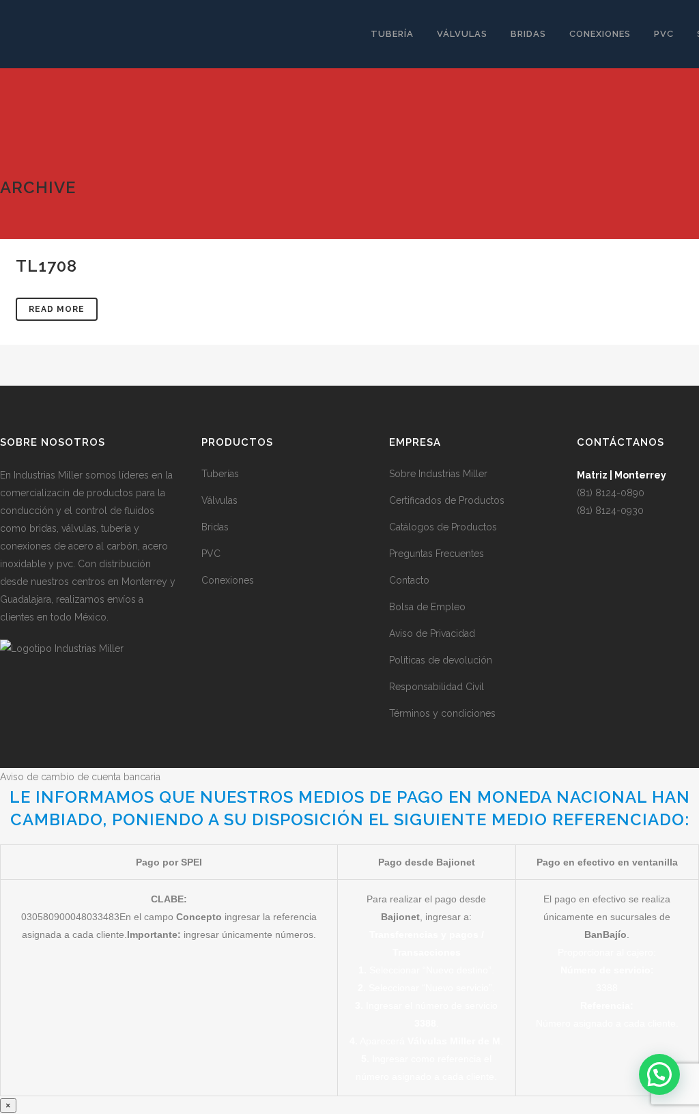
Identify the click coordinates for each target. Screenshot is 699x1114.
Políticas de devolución (440, 660)
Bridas (215, 527)
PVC (210, 553)
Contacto (409, 580)
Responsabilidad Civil (436, 686)
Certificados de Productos (446, 500)
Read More (57, 309)
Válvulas (219, 500)
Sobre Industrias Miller (438, 473)
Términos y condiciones (442, 713)
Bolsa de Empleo (427, 606)
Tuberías (220, 473)
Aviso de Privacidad (432, 633)
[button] (659, 1074)
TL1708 (46, 266)
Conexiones (227, 580)
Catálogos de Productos (443, 527)
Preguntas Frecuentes (436, 553)
